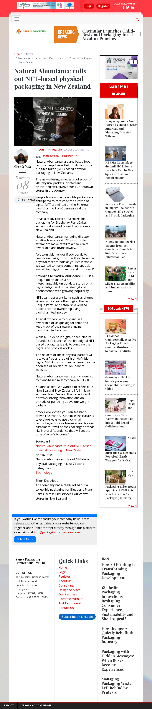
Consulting (66, 585)
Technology (44, 473)
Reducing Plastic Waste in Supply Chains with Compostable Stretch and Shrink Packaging (121, 209)
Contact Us (66, 608)
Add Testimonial (70, 603)
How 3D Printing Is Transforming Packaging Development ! (118, 571)
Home (18, 54)
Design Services (69, 590)
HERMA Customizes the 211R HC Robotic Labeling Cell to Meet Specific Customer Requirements (120, 170)
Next (72, 8)
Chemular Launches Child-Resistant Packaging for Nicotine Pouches (108, 34)
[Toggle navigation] (16, 19)
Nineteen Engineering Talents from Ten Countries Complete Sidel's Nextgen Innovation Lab (120, 249)
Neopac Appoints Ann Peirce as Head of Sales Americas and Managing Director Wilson (121, 128)
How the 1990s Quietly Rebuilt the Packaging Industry (119, 635)
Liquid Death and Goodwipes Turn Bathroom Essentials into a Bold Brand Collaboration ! (120, 413)
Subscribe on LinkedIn (77, 616)
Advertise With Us (71, 599)
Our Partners (68, 594)
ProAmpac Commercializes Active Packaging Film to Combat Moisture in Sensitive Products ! (120, 343)
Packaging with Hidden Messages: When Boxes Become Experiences (118, 660)
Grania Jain (22, 166)
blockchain (67, 155)
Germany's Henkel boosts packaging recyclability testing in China (120, 382)
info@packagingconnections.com (57, 532)
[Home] (31, 31)
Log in (43, 149)
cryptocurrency (51, 155)
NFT (78, 155)
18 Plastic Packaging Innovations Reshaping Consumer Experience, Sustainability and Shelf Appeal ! (117, 603)
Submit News (25, 539)
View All (133, 299)
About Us (65, 581)
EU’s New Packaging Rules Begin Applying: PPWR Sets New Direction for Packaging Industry (120, 485)
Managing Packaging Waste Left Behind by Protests (117, 685)
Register (103, 6)
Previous (68, 8)
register (57, 149)
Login (88, 6)
